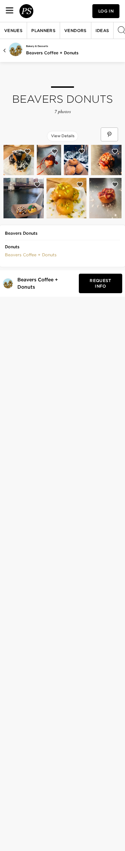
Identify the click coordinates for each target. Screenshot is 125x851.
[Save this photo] (27, 151)
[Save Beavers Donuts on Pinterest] (109, 134)
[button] (31, 254)
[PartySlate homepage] (26, 11)
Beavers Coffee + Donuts (52, 52)
